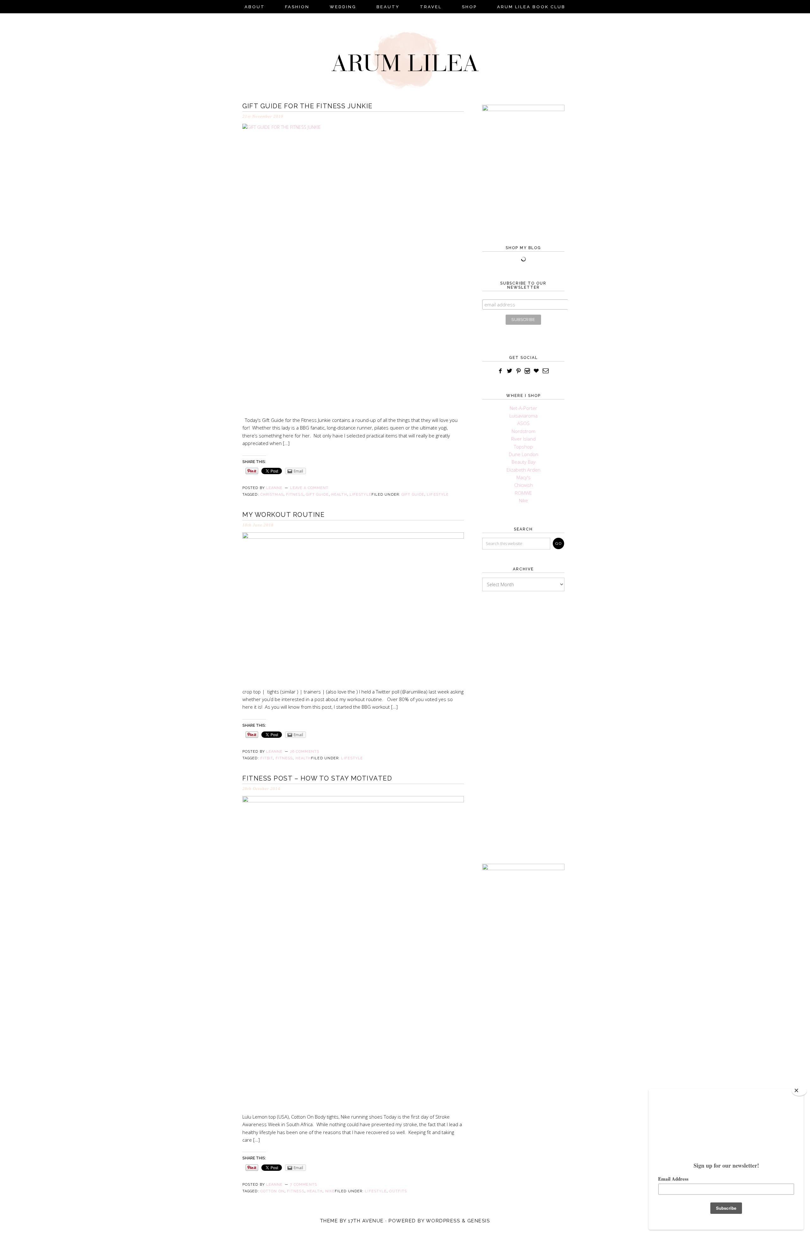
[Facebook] (500, 371)
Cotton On (272, 1191)
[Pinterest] (518, 371)
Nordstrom (523, 431)
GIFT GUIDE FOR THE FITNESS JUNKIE (307, 106)
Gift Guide (413, 495)
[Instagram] (527, 371)
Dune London (523, 454)
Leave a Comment (309, 488)
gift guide (317, 495)
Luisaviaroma (523, 415)
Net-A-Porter (523, 408)
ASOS (523, 423)
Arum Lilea (405, 56)
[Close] (799, 1091)
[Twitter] (510, 371)
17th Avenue (366, 1221)
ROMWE (523, 493)
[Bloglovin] (536, 371)
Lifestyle (438, 495)
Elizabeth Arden (523, 470)
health (339, 495)
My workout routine (283, 514)
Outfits (398, 1191)
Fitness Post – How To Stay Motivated (317, 778)
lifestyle (360, 495)
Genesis (478, 1221)
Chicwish (523, 485)
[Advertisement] (523, 718)
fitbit (266, 758)
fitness (294, 495)
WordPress (443, 1221)
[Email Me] (546, 371)
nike (330, 1191)
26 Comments (304, 752)
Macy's (523, 477)
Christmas (272, 495)
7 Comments (303, 1185)
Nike (523, 500)
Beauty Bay (523, 462)
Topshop (523, 446)
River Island (523, 439)
